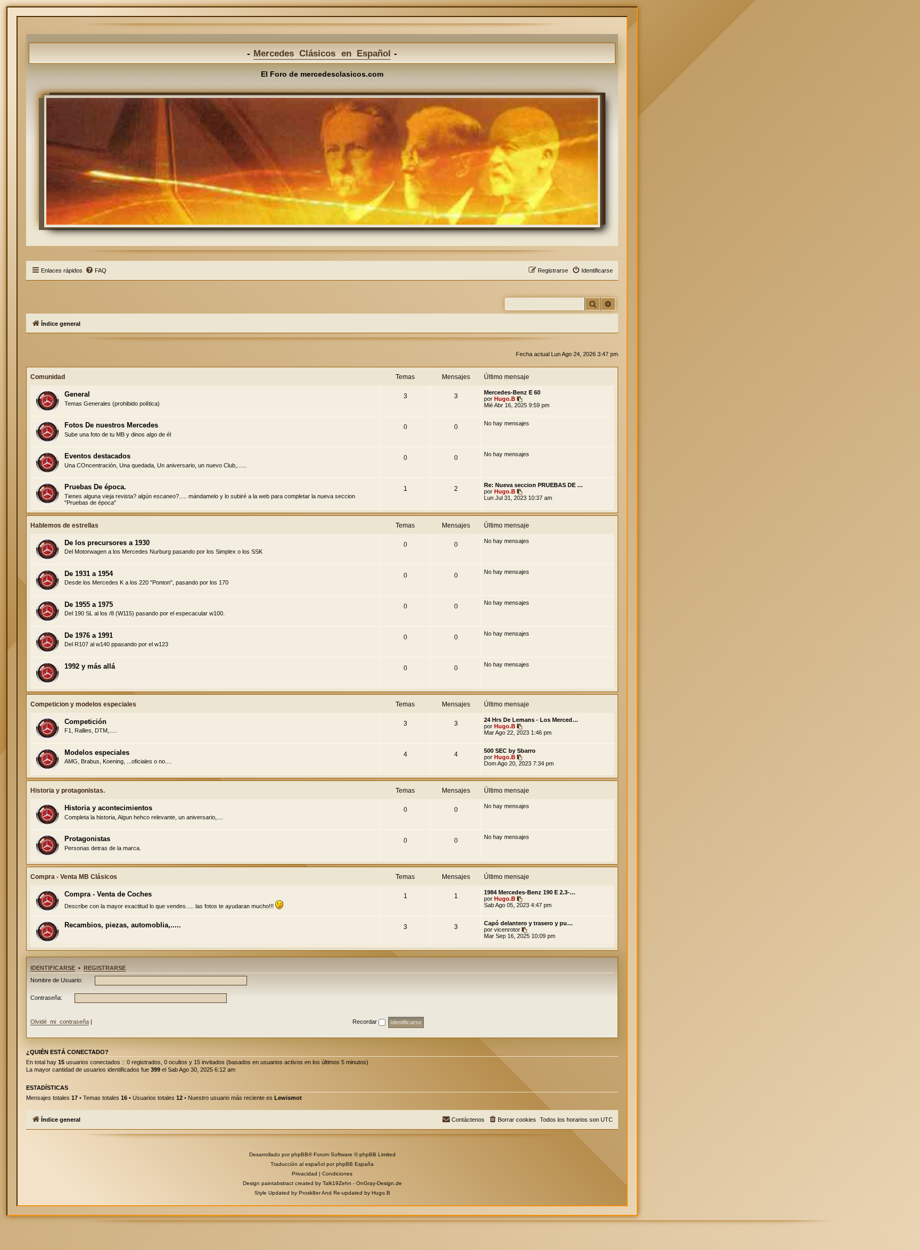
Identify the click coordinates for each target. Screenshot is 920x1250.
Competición (85, 722)
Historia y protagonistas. (67, 790)
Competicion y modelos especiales (83, 704)
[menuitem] (95, 270)
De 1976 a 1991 (88, 635)
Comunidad (47, 377)
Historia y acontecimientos (108, 808)
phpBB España (355, 1164)
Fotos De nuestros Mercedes (111, 425)
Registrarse (105, 968)
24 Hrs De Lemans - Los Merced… (531, 720)
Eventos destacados (97, 456)
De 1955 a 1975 (88, 604)
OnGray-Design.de (379, 1183)
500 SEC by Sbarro (510, 750)
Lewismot (288, 1098)
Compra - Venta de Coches (108, 894)
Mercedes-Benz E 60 (512, 392)
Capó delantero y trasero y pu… (528, 923)
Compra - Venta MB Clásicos (73, 877)
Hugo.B (504, 399)
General (77, 394)
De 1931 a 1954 (88, 574)
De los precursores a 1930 (107, 543)
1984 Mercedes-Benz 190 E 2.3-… (530, 892)
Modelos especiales (96, 752)
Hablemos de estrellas (64, 525)
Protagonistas (87, 839)
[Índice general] (322, 161)
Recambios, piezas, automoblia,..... (122, 925)
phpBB (299, 1154)
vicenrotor (507, 929)
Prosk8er (310, 1193)
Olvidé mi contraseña (59, 1021)
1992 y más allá (89, 666)
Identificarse (52, 968)
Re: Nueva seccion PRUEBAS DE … (533, 485)
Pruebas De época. (95, 487)
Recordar (365, 1021)
